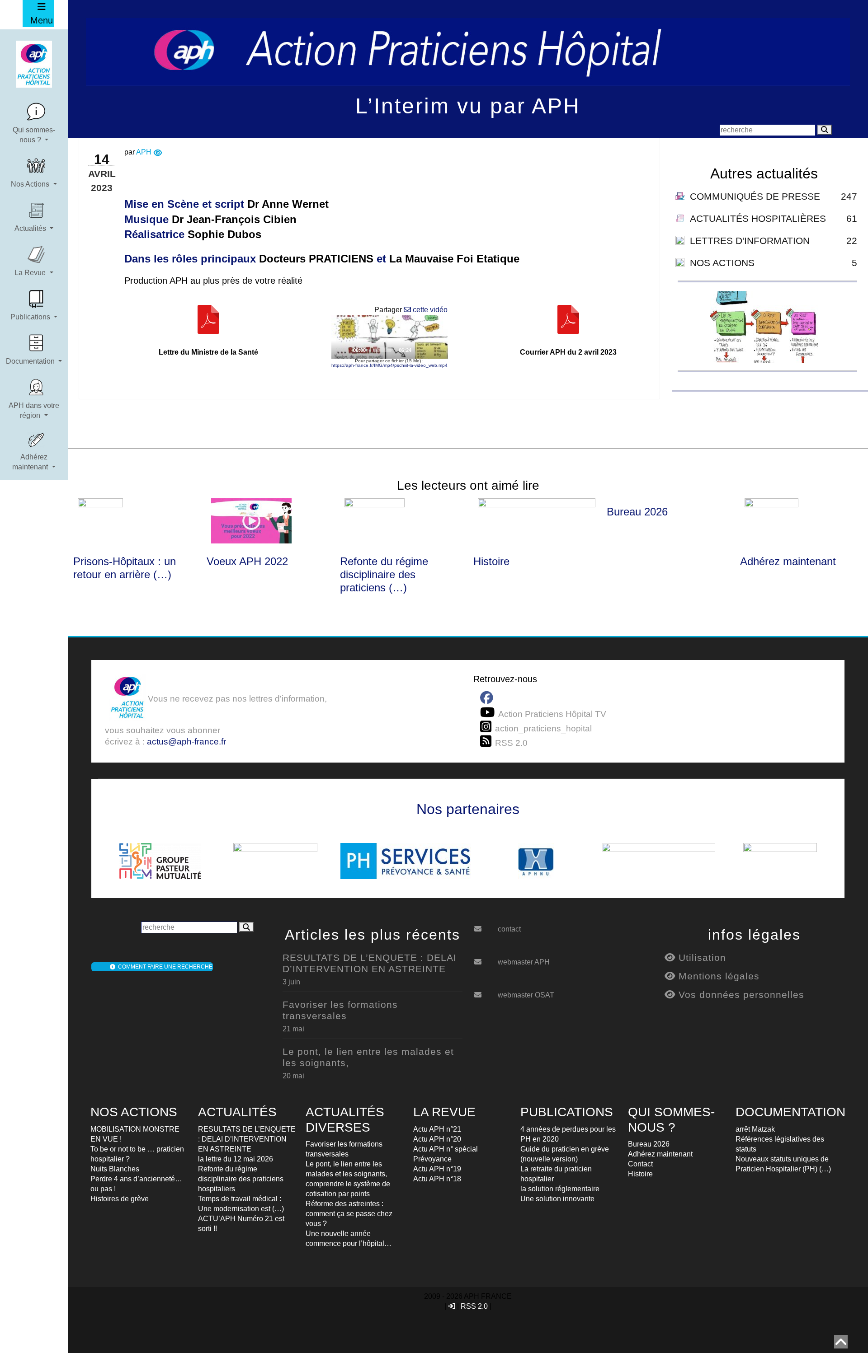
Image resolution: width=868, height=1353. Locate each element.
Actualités (31, 228)
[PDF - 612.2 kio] (208, 326)
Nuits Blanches (114, 1169)
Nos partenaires (467, 809)
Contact (640, 1164)
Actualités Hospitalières (758, 218)
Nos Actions (31, 184)
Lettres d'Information (750, 240)
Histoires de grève (119, 1199)
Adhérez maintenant (31, 462)
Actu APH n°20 (437, 1139)
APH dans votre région (34, 410)
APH (143, 152)
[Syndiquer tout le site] (487, 741)
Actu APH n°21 (437, 1129)
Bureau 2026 (637, 512)
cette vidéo (429, 310)
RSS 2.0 (474, 1306)
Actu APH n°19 (437, 1169)
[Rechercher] (824, 130)
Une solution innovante (557, 1199)
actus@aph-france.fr (186, 741)
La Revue (30, 272)
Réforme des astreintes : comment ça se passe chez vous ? (349, 1213)
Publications (31, 317)
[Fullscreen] (435, 349)
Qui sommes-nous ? (34, 135)
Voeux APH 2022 (247, 561)
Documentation (31, 361)
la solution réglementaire (559, 1189)
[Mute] (421, 349)
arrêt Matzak (755, 1129)
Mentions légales (717, 976)
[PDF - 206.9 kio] (568, 326)
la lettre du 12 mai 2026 (235, 1159)
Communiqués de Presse (755, 196)
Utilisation (700, 957)
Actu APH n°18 (437, 1179)
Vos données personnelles (739, 994)
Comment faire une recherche (163, 967)
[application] (389, 336)
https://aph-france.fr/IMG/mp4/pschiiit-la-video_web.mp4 (389, 365)
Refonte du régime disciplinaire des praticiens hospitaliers (240, 1179)
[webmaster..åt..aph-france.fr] (484, 959)
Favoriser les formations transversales (340, 1010)
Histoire (491, 561)
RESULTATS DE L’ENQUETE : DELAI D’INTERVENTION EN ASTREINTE (370, 963)
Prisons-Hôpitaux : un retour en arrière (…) (124, 568)
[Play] (389, 337)
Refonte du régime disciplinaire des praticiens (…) (384, 574)
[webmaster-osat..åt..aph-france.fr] (484, 991)
